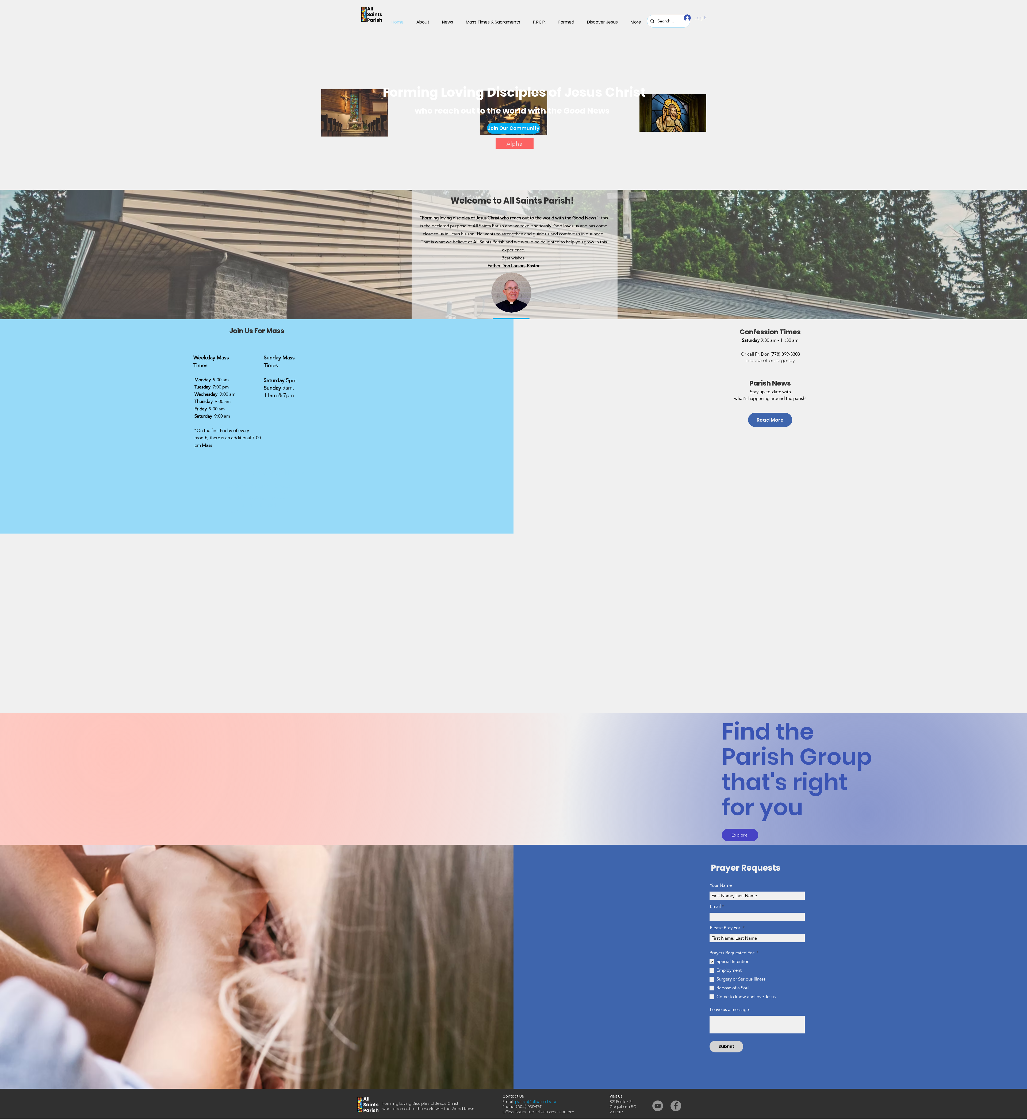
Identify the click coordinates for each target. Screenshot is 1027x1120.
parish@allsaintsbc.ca (536, 1101)
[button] (513, 128)
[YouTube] (657, 1105)
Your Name (721, 885)
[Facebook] (675, 1105)
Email (715, 906)
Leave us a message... (731, 1009)
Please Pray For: (726, 927)
